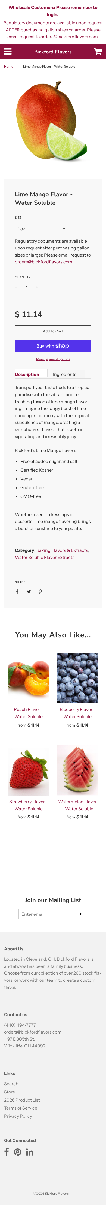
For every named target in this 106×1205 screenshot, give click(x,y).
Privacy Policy (18, 1116)
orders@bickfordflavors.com (43, 261)
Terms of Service (20, 1108)
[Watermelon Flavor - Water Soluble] (77, 770)
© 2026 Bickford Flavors (51, 1193)
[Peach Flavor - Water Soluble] (28, 678)
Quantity (22, 277)
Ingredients (64, 374)
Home (8, 66)
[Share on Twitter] (28, 591)
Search (11, 1083)
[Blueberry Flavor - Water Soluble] (77, 678)
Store (9, 1092)
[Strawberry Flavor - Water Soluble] (28, 770)
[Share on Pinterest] (40, 591)
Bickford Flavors (53, 52)
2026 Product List (22, 1100)
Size (18, 217)
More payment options (53, 359)
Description (27, 374)
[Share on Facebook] (19, 591)
